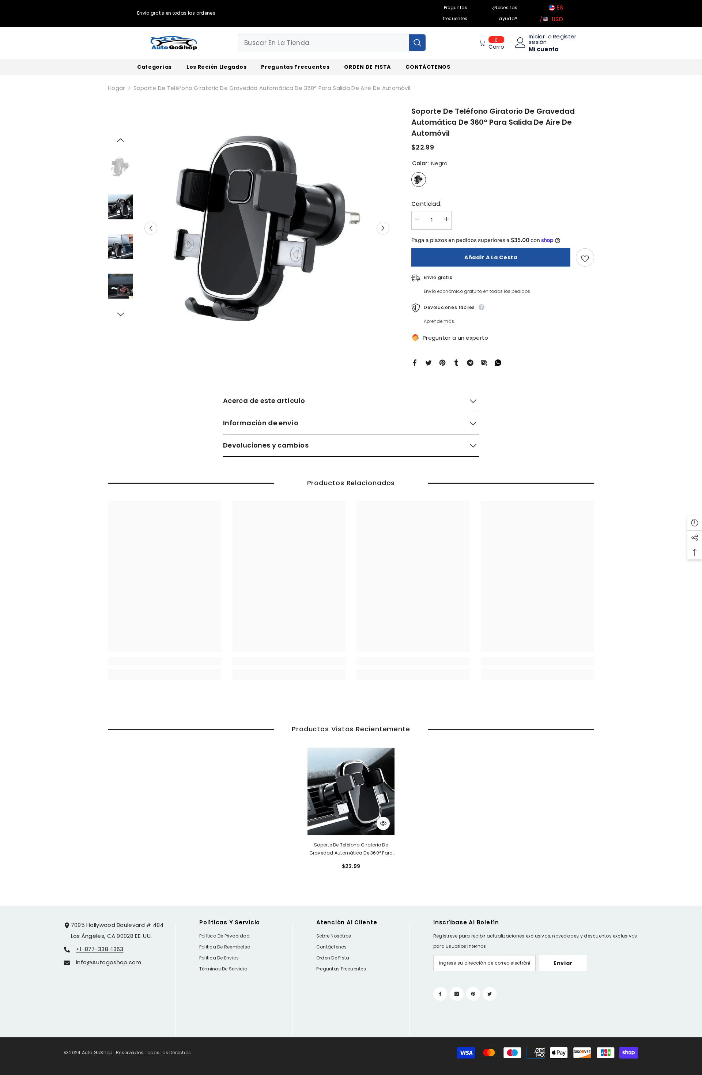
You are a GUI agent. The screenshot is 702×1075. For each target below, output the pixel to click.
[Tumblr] (456, 362)
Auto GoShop (97, 1052)
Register (564, 37)
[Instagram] (457, 994)
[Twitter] (428, 362)
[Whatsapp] (498, 362)
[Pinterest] (442, 362)
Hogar (116, 88)
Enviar (563, 963)
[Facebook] (414, 362)
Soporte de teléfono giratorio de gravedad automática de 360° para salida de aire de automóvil (351, 849)
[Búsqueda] (332, 43)
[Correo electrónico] (484, 362)
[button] (150, 228)
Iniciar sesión (538, 39)
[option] (266, 228)
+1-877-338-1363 (100, 949)
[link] (164, 661)
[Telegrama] (470, 362)
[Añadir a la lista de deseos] (585, 257)
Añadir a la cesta (490, 257)
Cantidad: (426, 204)
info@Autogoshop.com (108, 962)
